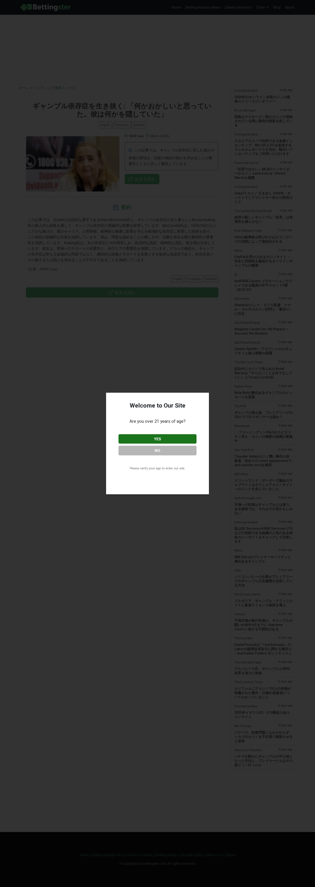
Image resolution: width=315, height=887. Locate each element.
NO (157, 450)
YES (157, 438)
